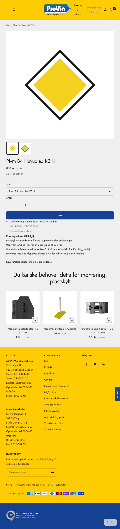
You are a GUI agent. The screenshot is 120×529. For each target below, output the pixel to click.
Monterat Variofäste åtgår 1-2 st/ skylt (23, 330)
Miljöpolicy (50, 392)
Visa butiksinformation (20, 230)
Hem (8, 25)
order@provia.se (23, 427)
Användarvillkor (52, 404)
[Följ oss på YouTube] (95, 364)
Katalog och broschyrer (56, 386)
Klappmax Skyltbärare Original (60, 329)
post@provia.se (23, 383)
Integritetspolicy (52, 411)
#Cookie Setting (52, 429)
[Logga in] (105, 9)
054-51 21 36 (20, 422)
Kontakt (48, 367)
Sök (46, 361)
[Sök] (14, 9)
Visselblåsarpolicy (53, 423)
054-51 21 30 (21, 378)
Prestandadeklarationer (56, 398)
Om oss (48, 379)
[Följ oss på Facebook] (86, 364)
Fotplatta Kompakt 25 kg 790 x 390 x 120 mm (97, 330)
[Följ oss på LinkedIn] (103, 364)
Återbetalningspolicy (55, 417)
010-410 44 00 (22, 374)
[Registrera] (52, 472)
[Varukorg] (112, 9)
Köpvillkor (49, 373)
